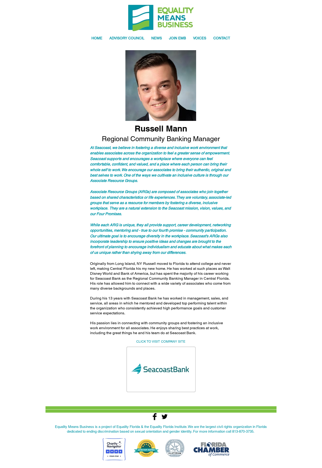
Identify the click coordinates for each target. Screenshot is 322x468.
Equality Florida (128, 427)
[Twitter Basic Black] (164, 416)
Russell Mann (161, 128)
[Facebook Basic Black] (154, 416)
